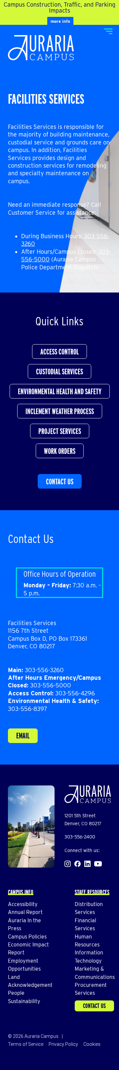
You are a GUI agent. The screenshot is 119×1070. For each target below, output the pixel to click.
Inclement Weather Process (59, 411)
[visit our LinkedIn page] (87, 864)
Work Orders (59, 451)
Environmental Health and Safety (59, 391)
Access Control (59, 351)
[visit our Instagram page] (67, 864)
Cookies (91, 1044)
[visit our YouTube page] (98, 864)
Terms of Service (25, 1044)
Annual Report (25, 912)
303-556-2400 (79, 836)
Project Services (59, 431)
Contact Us (59, 481)
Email (22, 735)
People (16, 993)
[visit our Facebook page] (77, 864)
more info (60, 21)
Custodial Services (59, 371)
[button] (108, 31)
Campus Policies (27, 937)
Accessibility (23, 904)
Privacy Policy (63, 1044)
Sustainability (24, 1001)
